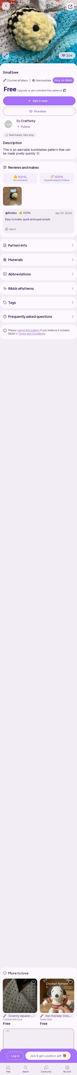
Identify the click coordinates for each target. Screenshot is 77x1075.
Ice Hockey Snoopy (59, 1015)
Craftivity (28, 121)
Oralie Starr (46, 1019)
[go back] (6, 6)
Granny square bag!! (22, 1015)
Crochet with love (12, 1019)
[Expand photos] (5, 55)
